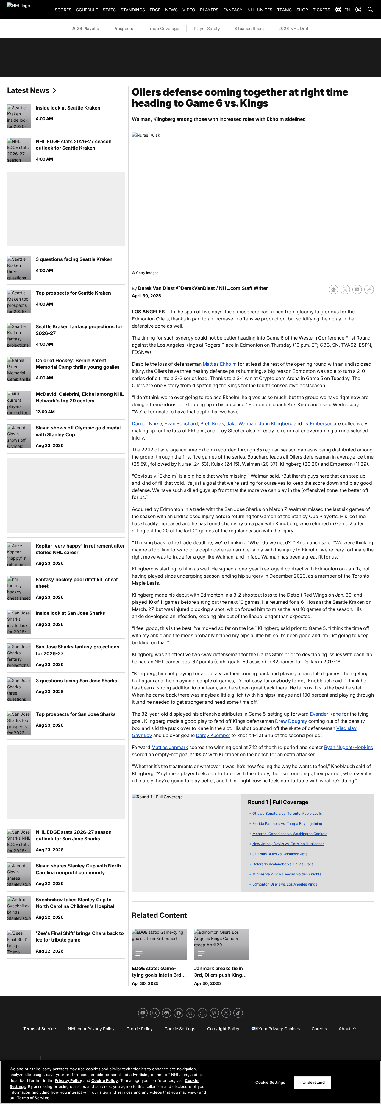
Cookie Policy (104, 1080)
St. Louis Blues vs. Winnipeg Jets (279, 854)
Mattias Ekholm (220, 364)
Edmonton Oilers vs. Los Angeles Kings (284, 884)
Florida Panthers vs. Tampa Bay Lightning (287, 823)
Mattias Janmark (170, 747)
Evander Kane (325, 714)
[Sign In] (358, 9)
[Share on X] (345, 289)
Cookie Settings (270, 1082)
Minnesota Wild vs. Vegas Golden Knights (286, 874)
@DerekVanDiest (195, 288)
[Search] (370, 9)
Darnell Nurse (147, 423)
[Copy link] (369, 289)
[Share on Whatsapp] (333, 289)
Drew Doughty (291, 721)
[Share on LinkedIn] (357, 289)
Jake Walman (241, 423)
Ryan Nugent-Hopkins (348, 747)
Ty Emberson (317, 423)
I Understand (312, 1082)
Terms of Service (33, 1097)
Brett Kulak (212, 423)
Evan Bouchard (181, 423)
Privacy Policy (68, 1080)
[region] (190, 1082)
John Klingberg (276, 423)
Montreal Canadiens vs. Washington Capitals (289, 833)
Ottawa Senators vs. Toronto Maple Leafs (287, 813)
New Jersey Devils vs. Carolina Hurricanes (288, 844)
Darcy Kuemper (213, 735)
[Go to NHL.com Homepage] (28, 9)
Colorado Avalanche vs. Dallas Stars (282, 864)
